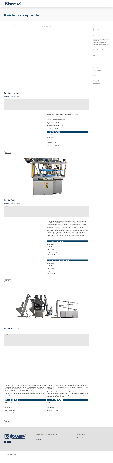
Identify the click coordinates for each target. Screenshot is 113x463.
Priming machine (11, 93)
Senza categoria (97, 70)
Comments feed (96, 81)
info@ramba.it (39, 439)
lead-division (96, 67)
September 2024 (96, 58)
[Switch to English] (55, 459)
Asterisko (14, 454)
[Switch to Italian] (57, 459)
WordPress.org (96, 83)
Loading (18, 96)
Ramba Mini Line (11, 328)
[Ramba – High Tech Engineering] (16, 4)
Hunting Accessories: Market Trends (101, 44)
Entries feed (96, 80)
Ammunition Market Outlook (99, 42)
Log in (94, 78)
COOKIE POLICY (81, 437)
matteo (13, 96)
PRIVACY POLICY (81, 434)
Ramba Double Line (12, 200)
